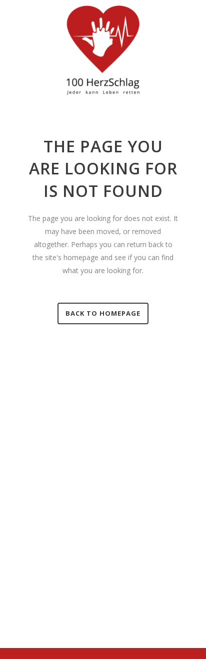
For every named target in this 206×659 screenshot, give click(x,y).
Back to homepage (103, 313)
